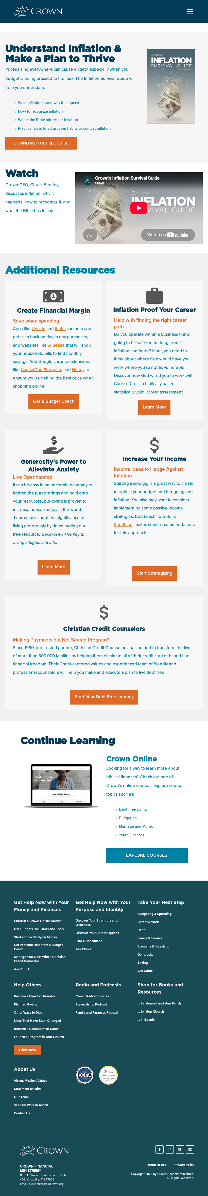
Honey (78, 370)
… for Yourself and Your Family (159, 1003)
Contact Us (22, 1113)
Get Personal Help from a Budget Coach (38, 947)
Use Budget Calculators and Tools (39, 929)
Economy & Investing (153, 946)
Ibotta (60, 329)
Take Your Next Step (160, 902)
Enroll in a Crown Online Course (37, 921)
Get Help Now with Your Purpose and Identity (103, 906)
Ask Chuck (22, 969)
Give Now (27, 1050)
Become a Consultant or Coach (36, 1029)
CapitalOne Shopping (41, 370)
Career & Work (148, 922)
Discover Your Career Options (97, 933)
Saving (142, 962)
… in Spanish (147, 1019)
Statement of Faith (27, 1089)
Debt (141, 930)
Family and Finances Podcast (97, 1012)
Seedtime (123, 525)
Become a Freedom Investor (34, 996)
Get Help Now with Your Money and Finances (41, 906)
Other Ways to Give (28, 1012)
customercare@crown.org (46, 1184)
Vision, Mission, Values (30, 1080)
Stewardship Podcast (91, 1004)
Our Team (21, 1097)
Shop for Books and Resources (160, 988)
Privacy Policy (184, 1165)
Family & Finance (149, 938)
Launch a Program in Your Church (39, 1037)
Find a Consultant (89, 941)
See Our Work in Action (31, 1105)
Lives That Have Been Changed (37, 1020)
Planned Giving (25, 1004)
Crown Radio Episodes (92, 996)
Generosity (145, 954)
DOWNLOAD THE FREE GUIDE (41, 143)
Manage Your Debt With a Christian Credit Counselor (40, 959)
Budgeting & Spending (154, 914)
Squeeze (56, 345)
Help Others (27, 985)
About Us (24, 1069)
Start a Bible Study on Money (35, 937)
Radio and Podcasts (98, 985)
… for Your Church (150, 1011)
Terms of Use (157, 1165)
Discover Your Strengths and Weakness (97, 922)
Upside (38, 329)
